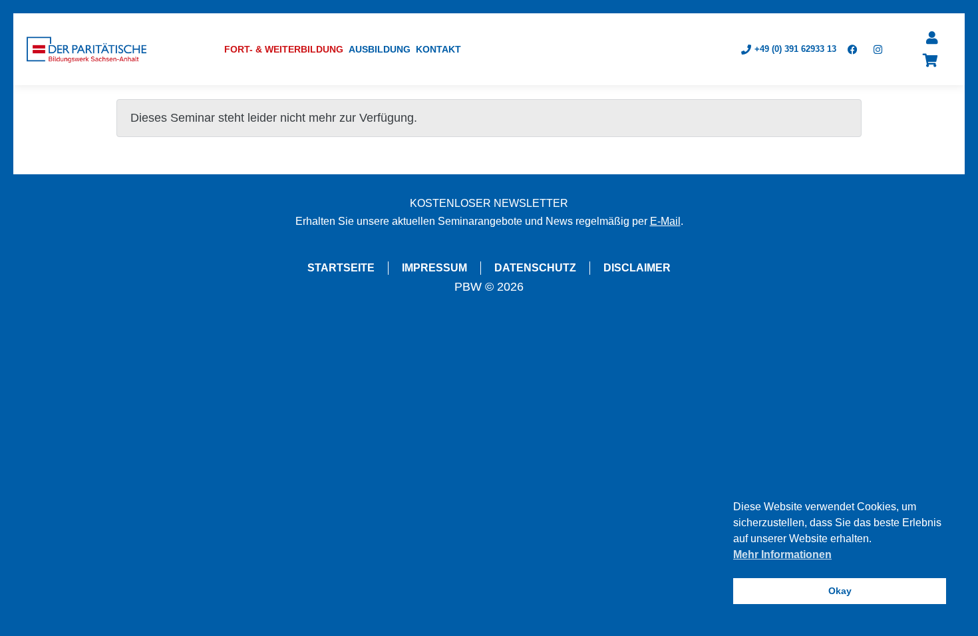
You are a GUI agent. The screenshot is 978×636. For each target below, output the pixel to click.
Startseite (341, 267)
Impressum (434, 267)
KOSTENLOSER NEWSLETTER (489, 203)
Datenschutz (535, 267)
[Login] (932, 38)
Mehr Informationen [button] (782, 554)
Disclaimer (637, 267)
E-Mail (665, 221)
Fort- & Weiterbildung (283, 49)
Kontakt (438, 49)
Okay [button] (840, 590)
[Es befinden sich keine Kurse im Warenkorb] (930, 60)
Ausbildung (379, 49)
